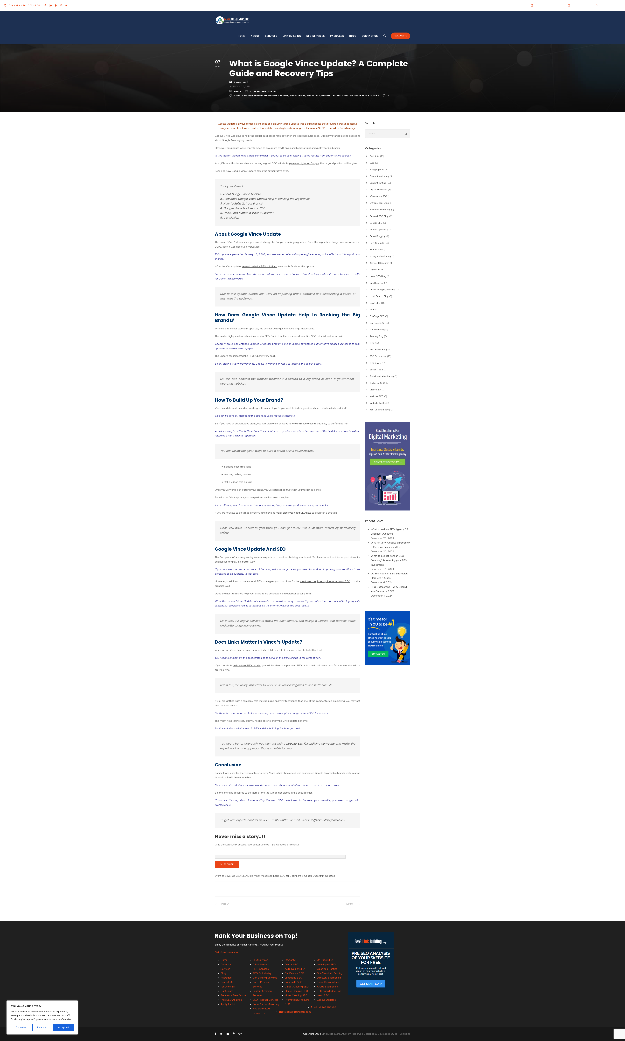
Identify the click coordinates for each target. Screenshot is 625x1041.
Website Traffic (378, 403)
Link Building (292, 36)
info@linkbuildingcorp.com (549, 5)
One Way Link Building (329, 973)
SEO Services (315, 36)
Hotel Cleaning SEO (296, 995)
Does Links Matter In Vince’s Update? (248, 213)
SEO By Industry (378, 356)
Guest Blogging (378, 236)
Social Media (376, 369)
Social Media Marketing (382, 376)
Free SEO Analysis (231, 1000)
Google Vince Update (354, 95)
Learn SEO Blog (378, 276)
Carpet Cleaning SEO (297, 986)
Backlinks (374, 156)
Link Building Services (265, 978)
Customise (21, 1027)
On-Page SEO (377, 323)
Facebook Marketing (380, 209)
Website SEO (376, 396)
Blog (352, 36)
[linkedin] (56, 5)
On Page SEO (325, 960)
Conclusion (231, 218)
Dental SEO (291, 964)
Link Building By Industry (382, 289)
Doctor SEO (292, 960)
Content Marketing (379, 176)
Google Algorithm (255, 95)
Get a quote (401, 36)
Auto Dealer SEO (295, 969)
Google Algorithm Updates (319, 876)
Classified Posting (327, 969)
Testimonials (228, 986)
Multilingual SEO (326, 964)
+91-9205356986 (583, 5)
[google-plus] (50, 5)
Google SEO (313, 95)
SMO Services (261, 969)
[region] (42, 1017)
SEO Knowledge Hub (329, 991)
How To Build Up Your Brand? (242, 203)
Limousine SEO (293, 978)
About (255, 36)
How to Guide (377, 243)
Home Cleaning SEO (296, 991)
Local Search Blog (379, 296)
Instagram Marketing (380, 256)
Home (241, 36)
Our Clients (227, 991)
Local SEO (375, 303)
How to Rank (376, 249)
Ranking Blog (376, 336)
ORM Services (261, 964)
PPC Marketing (377, 329)
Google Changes (278, 95)
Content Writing (378, 182)
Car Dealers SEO (294, 973)
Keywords (375, 269)
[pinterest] (61, 5)
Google (238, 95)
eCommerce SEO (378, 196)
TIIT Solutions (402, 1034)
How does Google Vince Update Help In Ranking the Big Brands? (267, 199)
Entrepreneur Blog (379, 202)
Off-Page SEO (377, 316)
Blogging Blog (377, 169)
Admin (237, 91)
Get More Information (227, 952)
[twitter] (66, 5)
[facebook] (45, 5)
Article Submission (327, 986)
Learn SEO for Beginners (287, 876)
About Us (226, 964)
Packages (337, 36)
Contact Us (369, 36)
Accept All (63, 1027)
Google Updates (267, 91)
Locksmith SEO (293, 982)
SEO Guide (375, 363)
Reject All (42, 1027)
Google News (297, 95)
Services (271, 36)
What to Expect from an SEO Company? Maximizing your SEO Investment (389, 560)
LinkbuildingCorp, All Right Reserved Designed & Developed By (358, 1034)
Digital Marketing (378, 189)
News (373, 309)
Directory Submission (329, 978)
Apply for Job (228, 1004)
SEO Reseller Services (265, 1000)
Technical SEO (377, 383)
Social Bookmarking (328, 982)
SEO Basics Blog (378, 349)
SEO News (373, 95)
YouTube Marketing (380, 409)
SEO (372, 343)
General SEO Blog (379, 216)
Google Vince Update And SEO (244, 208)
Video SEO (375, 389)
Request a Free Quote (233, 995)
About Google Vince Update (242, 194)
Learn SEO (323, 995)
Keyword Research (379, 263)
